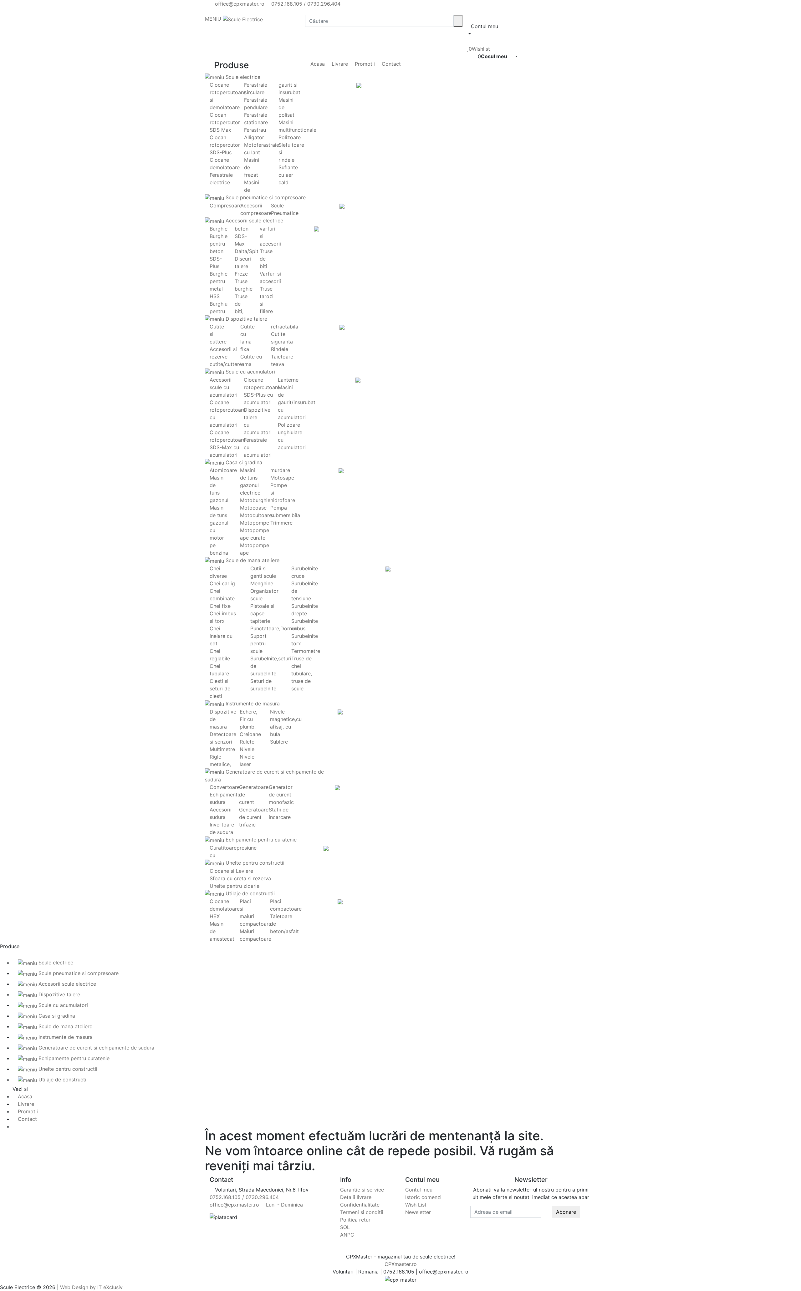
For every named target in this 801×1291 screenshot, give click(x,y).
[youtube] (217, 11)
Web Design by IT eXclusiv (91, 1287)
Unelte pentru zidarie (234, 886)
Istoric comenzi (423, 1197)
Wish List (415, 1205)
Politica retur (355, 1220)
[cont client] (469, 41)
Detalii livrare (355, 1197)
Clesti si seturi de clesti (220, 688)
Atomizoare (223, 470)
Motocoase (253, 508)
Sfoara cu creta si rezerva (240, 878)
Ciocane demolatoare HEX (225, 908)
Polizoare (289, 137)
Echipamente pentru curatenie (260, 839)
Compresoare (226, 205)
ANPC (347, 1235)
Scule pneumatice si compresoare (265, 197)
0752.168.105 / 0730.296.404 (305, 4)
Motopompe (254, 523)
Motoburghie (255, 500)
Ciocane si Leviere (231, 871)
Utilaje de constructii (249, 893)
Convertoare (225, 787)
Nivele (247, 749)
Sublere (279, 742)
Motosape (282, 478)
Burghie (218, 229)
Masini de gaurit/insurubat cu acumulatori (296, 402)
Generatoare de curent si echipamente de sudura (95, 1047)
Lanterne (288, 380)
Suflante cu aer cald (288, 175)
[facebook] (211, 11)
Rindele (279, 349)
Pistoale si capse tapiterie (262, 613)
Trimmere (281, 523)
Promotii (364, 64)
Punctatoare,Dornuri (274, 628)
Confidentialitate (360, 1205)
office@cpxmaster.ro (238, 4)
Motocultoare (256, 515)
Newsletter (418, 1212)
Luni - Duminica (283, 1205)
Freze (241, 274)
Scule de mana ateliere (251, 560)
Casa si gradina (243, 462)
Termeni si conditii (361, 1212)
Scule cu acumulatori (249, 371)
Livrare (339, 64)
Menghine (261, 583)
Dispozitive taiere (245, 319)
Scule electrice (242, 77)
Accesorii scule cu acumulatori (223, 387)
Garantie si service (362, 1190)
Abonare (566, 1212)
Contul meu (418, 1190)
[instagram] (222, 11)
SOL (345, 1227)
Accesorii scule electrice (253, 220)
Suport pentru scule (258, 643)
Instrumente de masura (252, 703)
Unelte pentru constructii (254, 863)
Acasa (317, 64)
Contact (390, 64)
